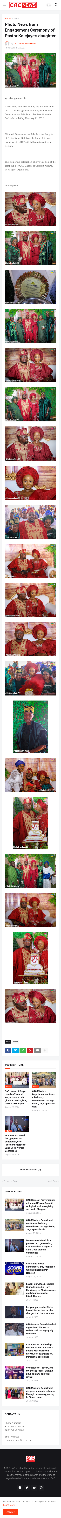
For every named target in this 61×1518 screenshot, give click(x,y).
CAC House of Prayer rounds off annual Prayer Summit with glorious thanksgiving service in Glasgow (16, 1097)
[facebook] (20, 1488)
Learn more (9, 1505)
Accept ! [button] (11, 1512)
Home (8, 18)
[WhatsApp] (23, 1050)
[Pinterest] (30, 1050)
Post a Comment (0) (30, 1169)
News (16, 18)
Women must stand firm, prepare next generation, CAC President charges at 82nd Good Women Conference (15, 1143)
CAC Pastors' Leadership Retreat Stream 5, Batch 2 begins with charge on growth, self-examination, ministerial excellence (39, 1350)
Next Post (52, 1181)
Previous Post (11, 1181)
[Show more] (44, 1050)
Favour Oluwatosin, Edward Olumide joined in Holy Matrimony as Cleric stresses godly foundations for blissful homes (41, 1290)
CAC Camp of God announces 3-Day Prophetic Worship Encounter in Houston (40, 1268)
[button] (4, 5)
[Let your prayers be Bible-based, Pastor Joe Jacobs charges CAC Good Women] (14, 1312)
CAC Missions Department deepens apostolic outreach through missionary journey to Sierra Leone (40, 1393)
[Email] (37, 1050)
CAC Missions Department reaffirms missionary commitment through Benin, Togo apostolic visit (43, 1099)
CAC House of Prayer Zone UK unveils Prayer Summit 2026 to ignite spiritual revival (39, 1372)
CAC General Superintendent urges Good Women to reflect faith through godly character (41, 1329)
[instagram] (41, 1488)
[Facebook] (8, 1050)
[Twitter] (15, 1050)
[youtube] (34, 1488)
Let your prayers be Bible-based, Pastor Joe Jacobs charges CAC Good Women (40, 1310)
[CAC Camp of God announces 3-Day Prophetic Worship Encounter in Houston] (14, 1268)
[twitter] (27, 1488)
